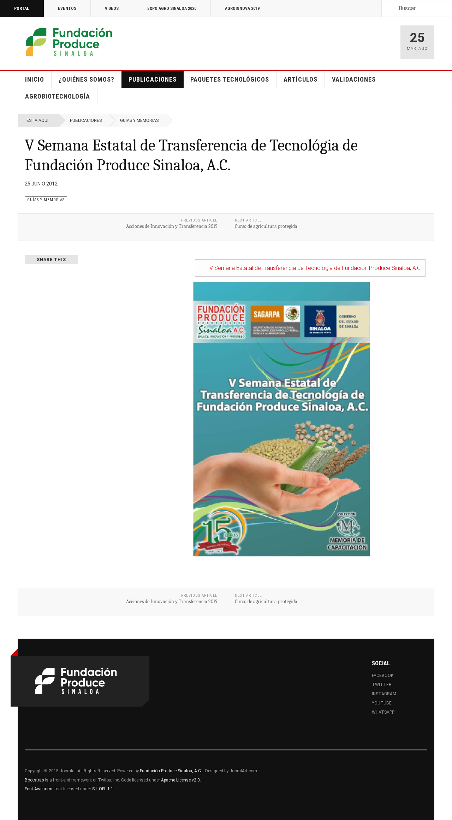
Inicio (34, 79)
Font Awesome (39, 788)
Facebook (382, 675)
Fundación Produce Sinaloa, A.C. (171, 770)
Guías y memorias (139, 120)
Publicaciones (153, 79)
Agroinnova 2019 (242, 8)
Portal (21, 8)
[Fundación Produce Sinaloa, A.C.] (69, 42)
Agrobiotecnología (57, 96)
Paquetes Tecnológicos (229, 79)
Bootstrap (34, 780)
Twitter (382, 684)
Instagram (384, 693)
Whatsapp (383, 712)
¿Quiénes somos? (86, 79)
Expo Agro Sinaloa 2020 (171, 8)
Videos (112, 8)
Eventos (67, 8)
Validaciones (354, 79)
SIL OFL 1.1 (102, 788)
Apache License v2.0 (180, 780)
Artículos (300, 79)
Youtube (382, 703)
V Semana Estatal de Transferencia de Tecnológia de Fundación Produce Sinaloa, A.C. (315, 268)
